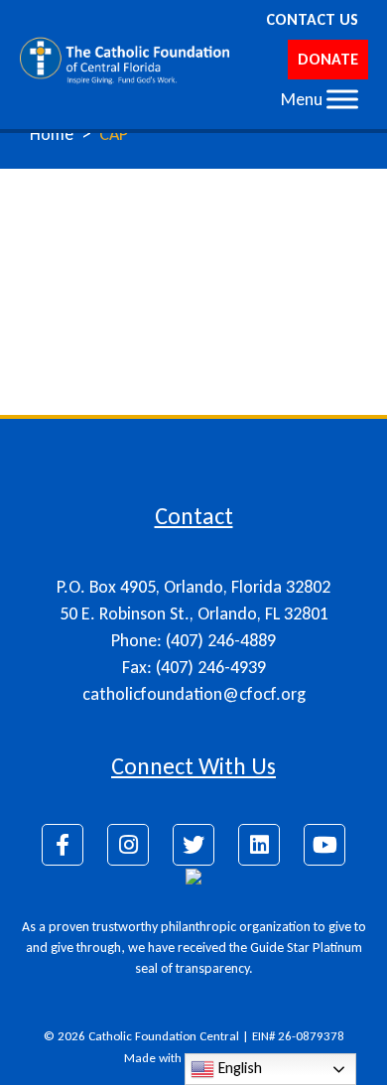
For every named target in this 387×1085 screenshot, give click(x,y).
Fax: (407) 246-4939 (194, 667)
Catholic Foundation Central (163, 1035)
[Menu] (342, 98)
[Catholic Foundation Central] (125, 59)
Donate (328, 59)
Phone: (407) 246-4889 (193, 640)
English (238, 1067)
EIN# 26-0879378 (298, 1035)
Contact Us (312, 19)
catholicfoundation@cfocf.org (194, 694)
